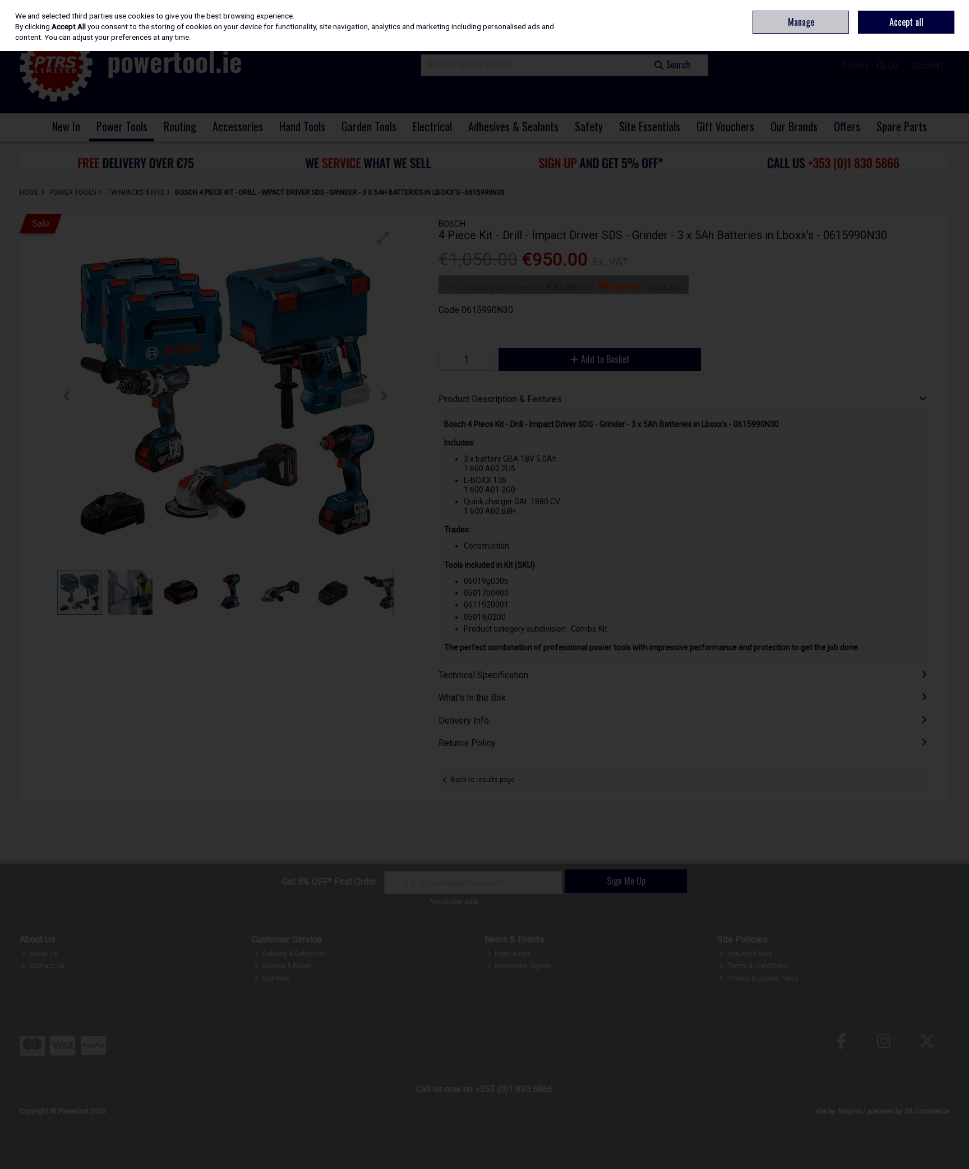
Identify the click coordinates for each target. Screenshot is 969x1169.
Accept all (906, 22)
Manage (801, 22)
